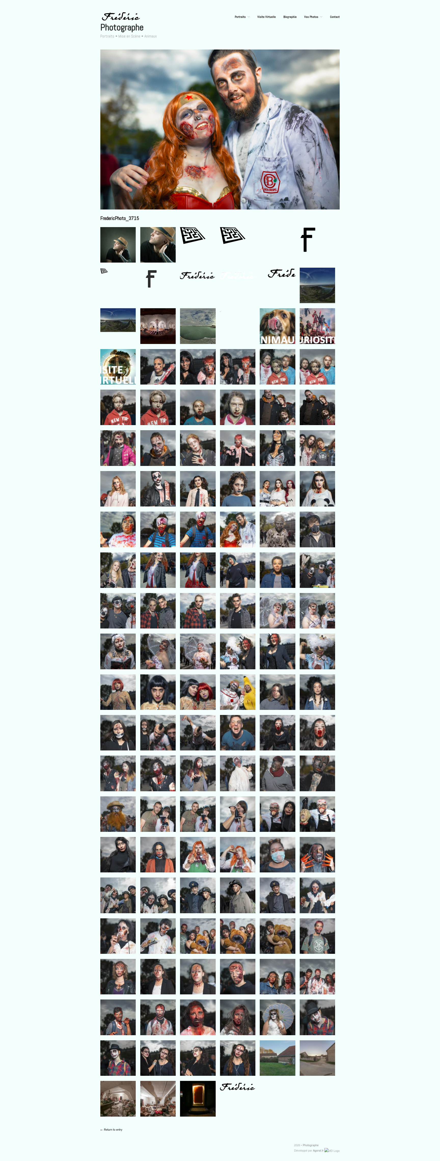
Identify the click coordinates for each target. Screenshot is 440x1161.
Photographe (122, 27)
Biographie (290, 16)
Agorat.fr (318, 1150)
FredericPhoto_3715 (119, 218)
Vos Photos (311, 16)
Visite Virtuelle (266, 16)
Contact (335, 16)
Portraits (240, 16)
